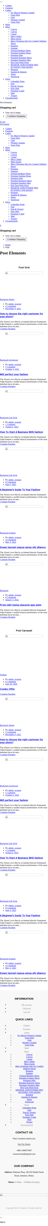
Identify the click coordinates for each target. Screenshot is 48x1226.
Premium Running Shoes (29, 1083)
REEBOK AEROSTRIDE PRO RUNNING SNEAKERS (29, 1091)
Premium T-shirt (29, 1117)
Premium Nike (29, 1080)
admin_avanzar (14, 304)
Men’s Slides (29, 1061)
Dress (26, 1105)
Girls (29, 1040)
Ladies (26, 1032)
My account (27, 1005)
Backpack (4, 299)
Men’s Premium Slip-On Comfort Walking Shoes (29, 1067)
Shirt (29, 1119)
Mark (27, 1048)
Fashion (12, 533)
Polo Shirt (29, 1115)
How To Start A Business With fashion (21, 432)
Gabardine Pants (29, 1108)
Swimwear (13, 360)
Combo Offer (7, 689)
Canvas (29, 1054)
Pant (29, 1110)
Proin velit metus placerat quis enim (20, 605)
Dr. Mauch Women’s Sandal (29, 1035)
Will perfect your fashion (14, 374)
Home (8, 245)
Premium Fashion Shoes (29, 1078)
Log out (26, 1012)
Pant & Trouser (29, 1112)
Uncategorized (27, 1125)
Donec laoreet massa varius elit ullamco (23, 547)
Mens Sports (29, 1064)
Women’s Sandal (29, 1042)
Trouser (29, 1122)
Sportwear (29, 1102)
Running (29, 1071)
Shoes (29, 1099)
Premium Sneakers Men (29, 1085)
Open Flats (29, 1045)
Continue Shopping (16, 116)
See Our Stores (24, 1144)
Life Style (13, 418)
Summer (29, 1073)
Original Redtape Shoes (29, 1076)
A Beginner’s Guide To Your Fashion (20, 489)
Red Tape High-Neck (29, 1088)
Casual (29, 1059)
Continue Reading (7, 329)
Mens (26, 1051)
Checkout (27, 1008)
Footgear (26, 1029)
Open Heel (29, 1038)
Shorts (11, 299)
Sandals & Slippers (29, 1097)
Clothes (27, 1025)
